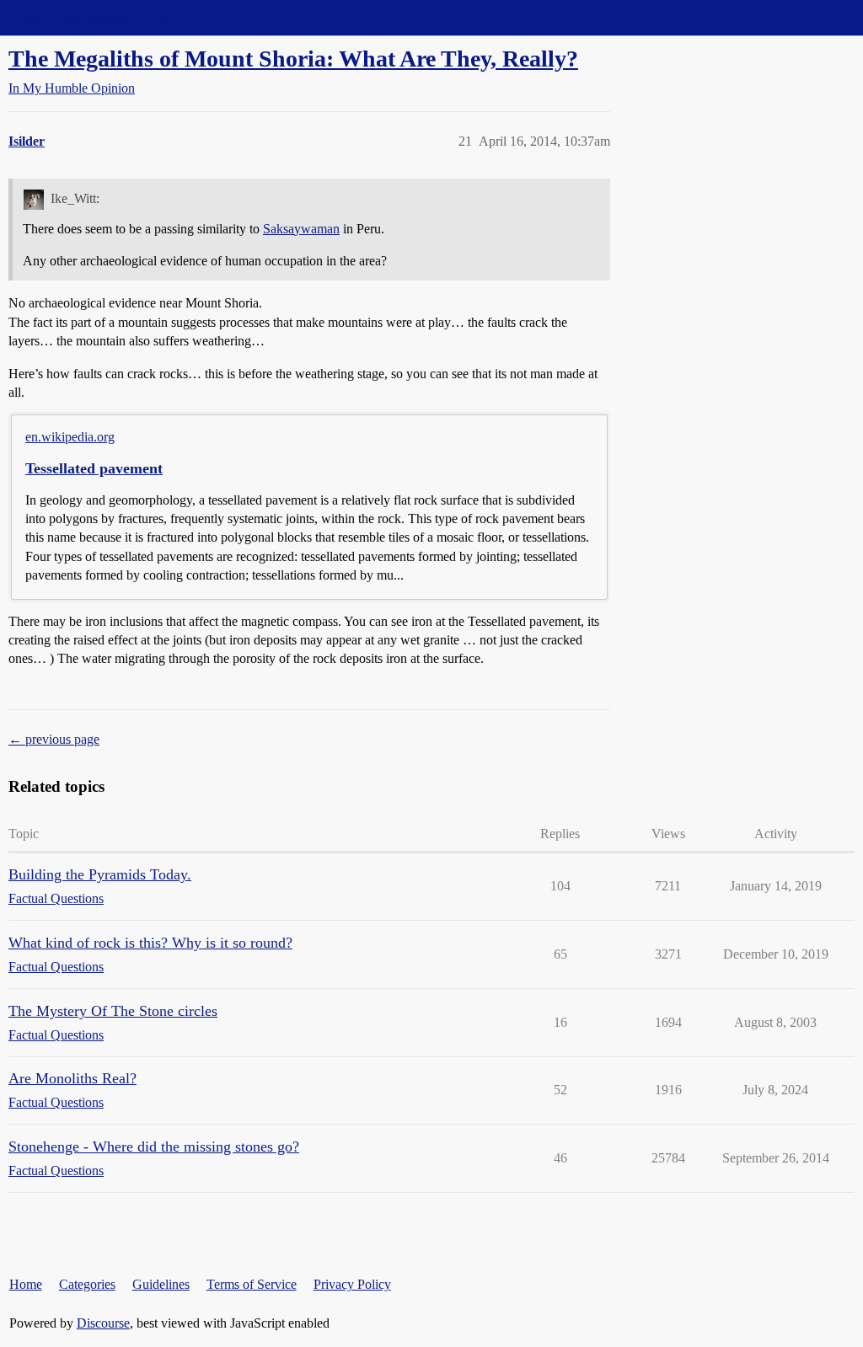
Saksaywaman (301, 229)
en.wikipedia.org (70, 437)
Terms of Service (251, 1284)
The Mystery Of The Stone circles (112, 1010)
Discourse (103, 1323)
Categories (87, 1284)
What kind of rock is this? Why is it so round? (150, 942)
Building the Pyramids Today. (99, 874)
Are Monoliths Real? (72, 1078)
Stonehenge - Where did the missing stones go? (153, 1146)
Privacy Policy (352, 1284)
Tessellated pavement (94, 468)
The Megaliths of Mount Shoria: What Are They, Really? (293, 58)
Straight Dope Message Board (88, 17)
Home (25, 1284)
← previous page (53, 739)
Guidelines (161, 1284)
